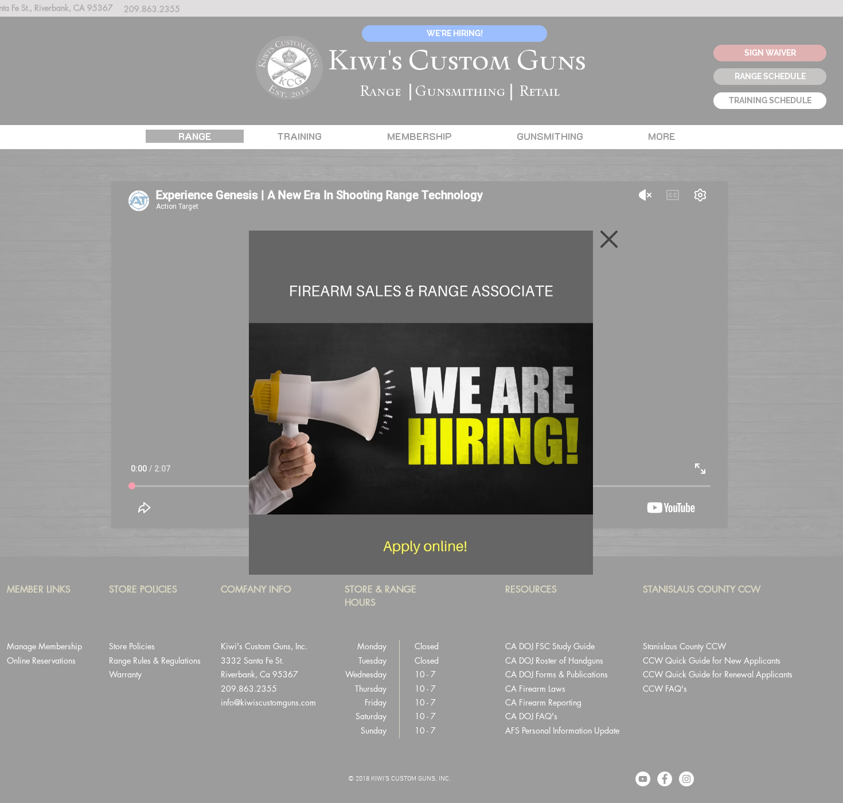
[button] (609, 239)
